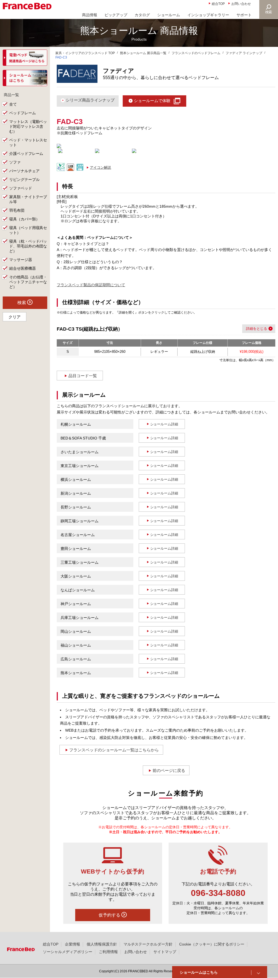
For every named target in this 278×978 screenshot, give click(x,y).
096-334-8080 (218, 893)
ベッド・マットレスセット (28, 142)
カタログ (142, 15)
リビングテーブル (24, 179)
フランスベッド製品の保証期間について (91, 285)
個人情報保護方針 (102, 944)
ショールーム (168, 15)
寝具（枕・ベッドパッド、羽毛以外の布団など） (28, 246)
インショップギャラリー (208, 15)
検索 (268, 12)
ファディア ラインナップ (244, 53)
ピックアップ (116, 15)
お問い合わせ (241, 4)
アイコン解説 (100, 167)
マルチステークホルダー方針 (148, 944)
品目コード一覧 (82, 375)
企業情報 (72, 944)
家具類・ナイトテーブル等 (28, 199)
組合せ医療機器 (22, 268)
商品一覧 (11, 95)
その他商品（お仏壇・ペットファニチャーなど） (28, 282)
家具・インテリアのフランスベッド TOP (85, 53)
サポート (244, 15)
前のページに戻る (169, 770)
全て (13, 104)
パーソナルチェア (24, 171)
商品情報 (89, 15)
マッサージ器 (20, 259)
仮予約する (110, 915)
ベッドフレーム (22, 113)
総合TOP (218, 4)
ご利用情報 (108, 952)
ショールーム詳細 (164, 424)
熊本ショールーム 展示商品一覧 (143, 53)
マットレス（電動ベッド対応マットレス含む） (28, 126)
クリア (14, 317)
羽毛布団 (16, 210)
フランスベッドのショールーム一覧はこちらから (114, 750)
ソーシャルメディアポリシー (67, 952)
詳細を (251, 329)
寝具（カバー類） (24, 219)
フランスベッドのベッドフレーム (196, 53)
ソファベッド (20, 188)
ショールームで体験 (152, 100)
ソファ (15, 162)
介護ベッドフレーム (26, 153)
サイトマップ (164, 952)
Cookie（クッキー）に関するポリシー (211, 944)
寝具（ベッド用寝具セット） (28, 230)
